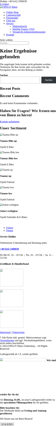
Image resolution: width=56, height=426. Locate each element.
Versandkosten (7, 340)
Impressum (5, 332)
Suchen (4, 75)
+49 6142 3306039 (9, 249)
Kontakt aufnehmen (9, 121)
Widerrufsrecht (19, 26)
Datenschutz (18, 332)
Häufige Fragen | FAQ (23, 29)
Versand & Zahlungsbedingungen (28, 32)
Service (10, 23)
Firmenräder (12, 18)
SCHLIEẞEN (7, 424)
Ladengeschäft (13, 15)
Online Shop (12, 12)
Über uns (10, 20)
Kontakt (10, 34)
